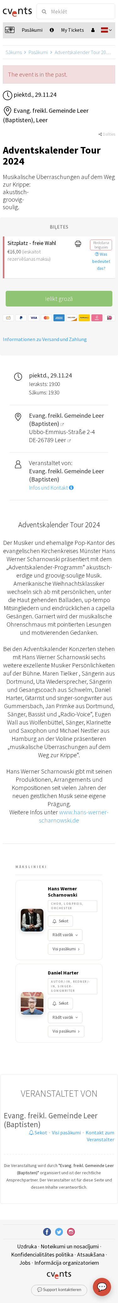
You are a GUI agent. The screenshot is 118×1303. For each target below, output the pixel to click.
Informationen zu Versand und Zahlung (45, 339)
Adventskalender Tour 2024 (83, 52)
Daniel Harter (63, 972)
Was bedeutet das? (101, 261)
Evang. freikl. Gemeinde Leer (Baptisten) (51, 1119)
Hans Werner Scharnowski (62, 891)
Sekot (63, 921)
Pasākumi (38, 52)
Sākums (14, 52)
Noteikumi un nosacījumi (70, 1246)
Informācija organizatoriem (66, 1262)
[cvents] (17, 11)
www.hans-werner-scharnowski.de (74, 816)
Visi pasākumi (64, 949)
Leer (61, 440)
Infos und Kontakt (49, 487)
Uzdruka (27, 1246)
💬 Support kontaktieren (59, 1290)
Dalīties (108, 134)
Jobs (25, 1262)
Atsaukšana (90, 1254)
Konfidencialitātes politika (42, 1254)
